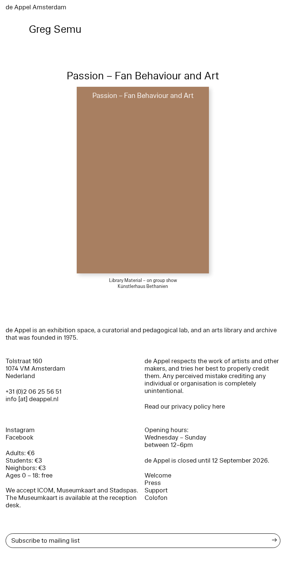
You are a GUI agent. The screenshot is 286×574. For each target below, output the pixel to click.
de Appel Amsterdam (36, 7)
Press (152, 483)
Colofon (156, 498)
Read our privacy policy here (184, 406)
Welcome (157, 475)
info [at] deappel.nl (32, 399)
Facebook (20, 437)
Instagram (20, 430)
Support (156, 490)
